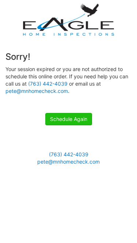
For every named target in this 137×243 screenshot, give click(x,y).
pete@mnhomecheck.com (36, 91)
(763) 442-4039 (48, 84)
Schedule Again (68, 119)
